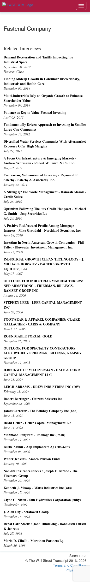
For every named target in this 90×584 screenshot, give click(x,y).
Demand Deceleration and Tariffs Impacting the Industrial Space (38, 59)
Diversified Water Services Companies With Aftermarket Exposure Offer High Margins (45, 144)
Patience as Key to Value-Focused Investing (35, 112)
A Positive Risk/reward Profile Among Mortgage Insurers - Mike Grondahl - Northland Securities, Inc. (43, 228)
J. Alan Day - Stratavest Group (26, 511)
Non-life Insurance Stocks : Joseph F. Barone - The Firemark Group (41, 473)
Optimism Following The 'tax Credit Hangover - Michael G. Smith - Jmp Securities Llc (45, 211)
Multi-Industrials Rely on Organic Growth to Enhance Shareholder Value (43, 98)
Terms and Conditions (69, 565)
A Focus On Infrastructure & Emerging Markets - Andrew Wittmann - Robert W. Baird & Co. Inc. (40, 160)
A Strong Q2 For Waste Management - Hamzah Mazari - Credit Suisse (45, 194)
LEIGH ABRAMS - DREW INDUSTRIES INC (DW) (42, 386)
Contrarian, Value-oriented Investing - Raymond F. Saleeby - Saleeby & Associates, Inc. (41, 177)
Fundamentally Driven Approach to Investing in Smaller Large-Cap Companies (45, 127)
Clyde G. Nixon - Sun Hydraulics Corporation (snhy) (42, 499)
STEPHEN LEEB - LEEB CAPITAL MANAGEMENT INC (43, 305)
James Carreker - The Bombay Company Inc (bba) (41, 410)
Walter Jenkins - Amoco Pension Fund (32, 458)
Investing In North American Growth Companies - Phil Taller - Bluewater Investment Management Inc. (44, 245)
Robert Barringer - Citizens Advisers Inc (33, 398)
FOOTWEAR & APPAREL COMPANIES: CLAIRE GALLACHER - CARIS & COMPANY (42, 322)
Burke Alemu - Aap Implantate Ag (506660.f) (37, 446)
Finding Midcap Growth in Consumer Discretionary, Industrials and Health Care (42, 81)
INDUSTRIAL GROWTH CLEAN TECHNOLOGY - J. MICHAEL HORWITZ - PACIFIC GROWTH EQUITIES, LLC (44, 264)
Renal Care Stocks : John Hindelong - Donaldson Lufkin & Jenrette (45, 526)
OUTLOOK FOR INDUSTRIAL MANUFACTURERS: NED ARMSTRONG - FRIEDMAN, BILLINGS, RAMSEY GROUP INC (43, 285)
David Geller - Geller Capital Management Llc (37, 422)
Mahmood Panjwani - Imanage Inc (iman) (34, 434)
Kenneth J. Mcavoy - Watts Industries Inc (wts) (38, 487)
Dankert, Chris (14, 71)
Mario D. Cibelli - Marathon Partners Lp (34, 540)
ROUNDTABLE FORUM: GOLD (28, 336)
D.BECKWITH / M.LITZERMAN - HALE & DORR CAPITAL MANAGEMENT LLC (42, 372)
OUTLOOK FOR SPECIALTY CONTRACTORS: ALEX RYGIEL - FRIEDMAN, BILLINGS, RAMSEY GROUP (43, 353)
